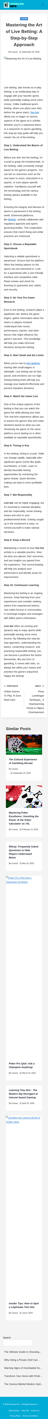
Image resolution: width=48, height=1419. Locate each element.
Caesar (14, 52)
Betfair (12, 219)
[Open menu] (42, 5)
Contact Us (35, 1410)
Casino (24, 19)
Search (7, 1337)
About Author (14, 1410)
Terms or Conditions (30, 1416)
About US (25, 1410)
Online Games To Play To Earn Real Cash (12, 693)
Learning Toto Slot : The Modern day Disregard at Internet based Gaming (23, 1094)
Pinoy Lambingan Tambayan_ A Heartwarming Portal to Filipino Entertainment (35, 699)
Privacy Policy (15, 1416)
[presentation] (24, 745)
